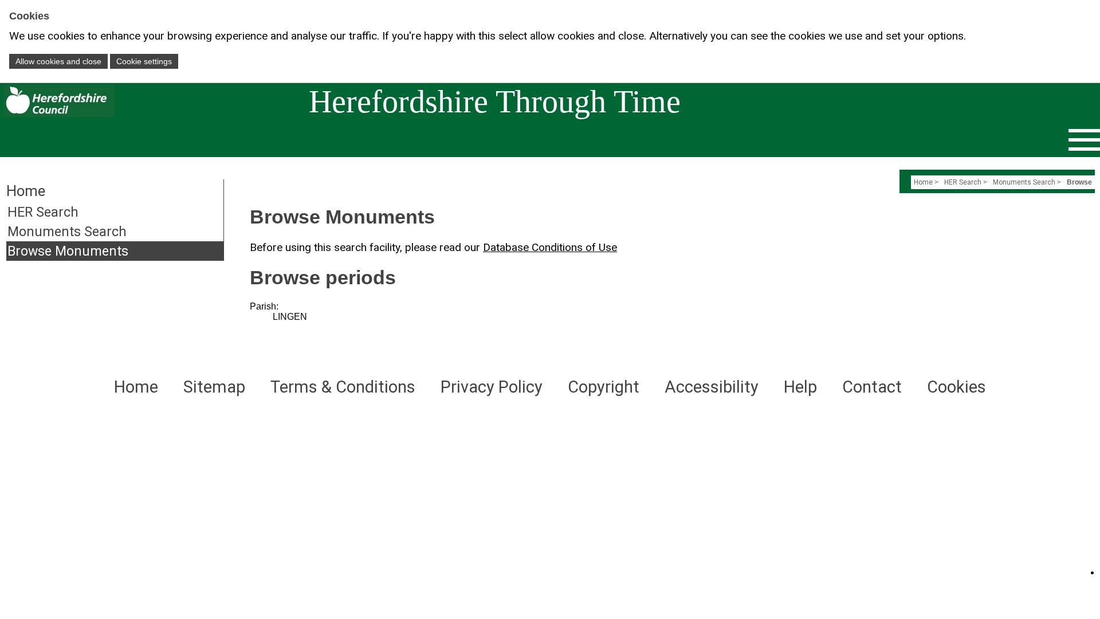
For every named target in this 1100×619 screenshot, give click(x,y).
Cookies (956, 387)
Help (800, 387)
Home (923, 182)
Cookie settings (144, 61)
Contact (872, 387)
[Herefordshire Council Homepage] (57, 113)
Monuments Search (67, 232)
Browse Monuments (67, 251)
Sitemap (214, 387)
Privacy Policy (492, 387)
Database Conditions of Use (550, 247)
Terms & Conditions (342, 387)
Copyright (603, 387)
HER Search (42, 212)
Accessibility (712, 387)
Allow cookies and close (58, 61)
